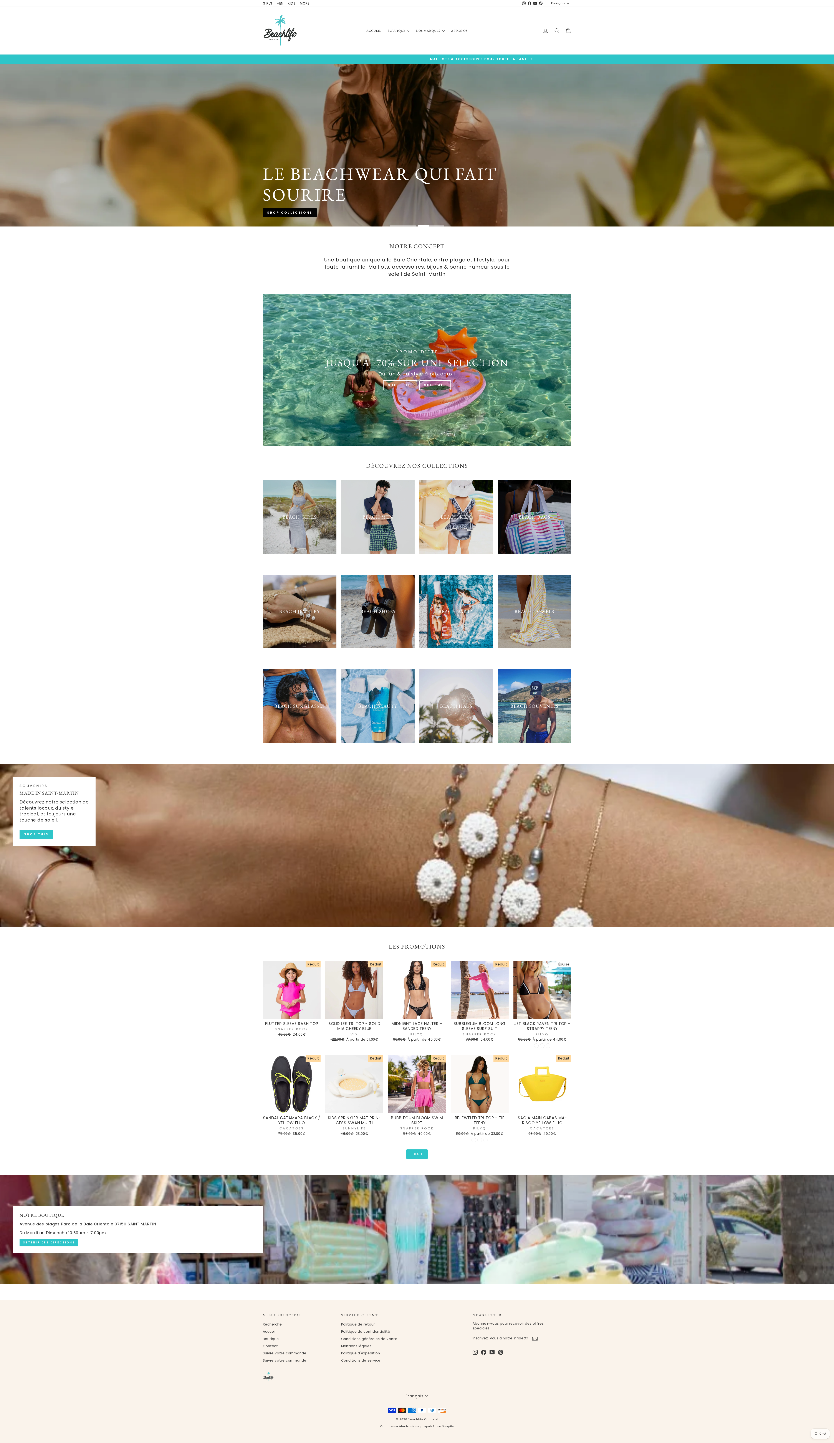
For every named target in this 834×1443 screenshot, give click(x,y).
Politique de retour (358, 1324)
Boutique (397, 31)
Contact (270, 1346)
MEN (280, 3)
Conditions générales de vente (369, 1339)
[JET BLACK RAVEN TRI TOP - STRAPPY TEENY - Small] (536, 1046)
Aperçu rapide (291, 1014)
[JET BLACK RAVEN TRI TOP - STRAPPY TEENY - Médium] (542, 1046)
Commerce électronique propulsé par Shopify (417, 1426)
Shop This (400, 385)
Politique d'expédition (360, 1353)
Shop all (435, 161)
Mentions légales (356, 1346)
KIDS (292, 3)
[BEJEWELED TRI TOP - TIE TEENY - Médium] (480, 1140)
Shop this (399, 161)
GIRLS (267, 3)
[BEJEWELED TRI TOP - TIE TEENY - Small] (474, 1140)
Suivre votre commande (284, 1353)
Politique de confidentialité (365, 1331)
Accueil (373, 31)
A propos (459, 31)
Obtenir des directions (49, 1243)
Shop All (435, 385)
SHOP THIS (36, 834)
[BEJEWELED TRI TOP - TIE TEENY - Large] (485, 1140)
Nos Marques (428, 31)
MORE (304, 3)
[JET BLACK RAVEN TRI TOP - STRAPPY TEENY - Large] (548, 1046)
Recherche (272, 1324)
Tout (417, 1154)
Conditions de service (361, 1360)
